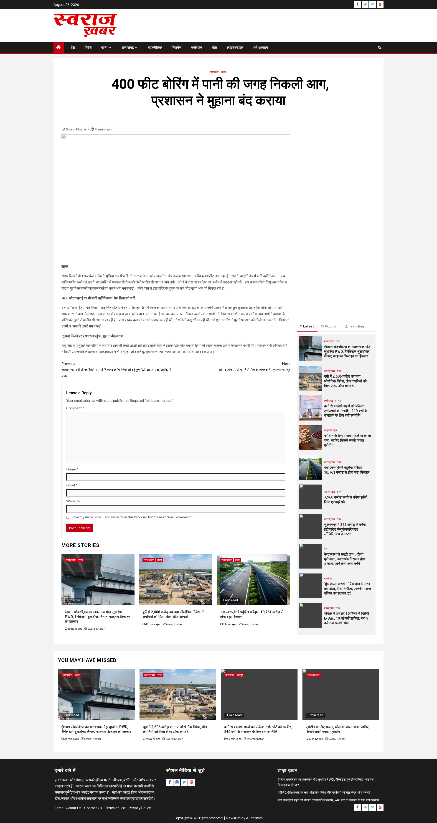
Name (72, 469)
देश (73, 47)
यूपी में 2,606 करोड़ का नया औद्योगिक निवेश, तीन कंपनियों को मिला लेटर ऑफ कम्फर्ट (345, 381)
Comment (75, 408)
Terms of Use (115, 807)
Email (71, 485)
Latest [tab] (308, 326)
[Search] (379, 47)
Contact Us (93, 807)
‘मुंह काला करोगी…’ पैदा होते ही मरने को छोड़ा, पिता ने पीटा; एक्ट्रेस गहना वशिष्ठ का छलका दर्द (347, 589)
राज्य (104, 47)
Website (73, 501)
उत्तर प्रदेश (149, 560)
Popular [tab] (331, 326)
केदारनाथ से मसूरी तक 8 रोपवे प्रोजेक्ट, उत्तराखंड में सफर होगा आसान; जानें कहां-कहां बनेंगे (345, 559)
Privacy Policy (140, 807)
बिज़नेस (176, 47)
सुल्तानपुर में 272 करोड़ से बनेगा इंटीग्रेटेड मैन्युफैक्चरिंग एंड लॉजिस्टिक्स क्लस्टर (345, 529)
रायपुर (338, 400)
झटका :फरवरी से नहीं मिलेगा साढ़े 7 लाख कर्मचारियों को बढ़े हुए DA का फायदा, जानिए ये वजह (116, 369)
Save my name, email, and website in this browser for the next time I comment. (132, 517)
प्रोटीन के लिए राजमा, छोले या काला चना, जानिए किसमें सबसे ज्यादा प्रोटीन (347, 440)
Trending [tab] (356, 326)
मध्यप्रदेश (214, 72)
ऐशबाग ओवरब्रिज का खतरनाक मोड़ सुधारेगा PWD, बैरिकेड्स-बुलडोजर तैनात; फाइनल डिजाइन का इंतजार (97, 617)
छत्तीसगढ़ (128, 47)
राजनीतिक (155, 47)
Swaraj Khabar (76, 129)
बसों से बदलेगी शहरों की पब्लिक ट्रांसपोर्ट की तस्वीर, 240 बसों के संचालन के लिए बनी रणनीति (345, 411)
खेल (214, 47)
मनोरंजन (196, 47)
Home (58, 807)
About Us (73, 807)
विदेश (88, 47)
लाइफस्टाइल (235, 47)
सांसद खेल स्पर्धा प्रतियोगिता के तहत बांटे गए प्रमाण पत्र (254, 366)
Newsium (233, 817)
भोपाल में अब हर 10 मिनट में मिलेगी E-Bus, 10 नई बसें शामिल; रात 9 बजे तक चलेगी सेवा (346, 618)
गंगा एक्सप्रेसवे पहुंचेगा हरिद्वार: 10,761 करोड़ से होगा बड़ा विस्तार (346, 470)
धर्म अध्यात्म (260, 47)
